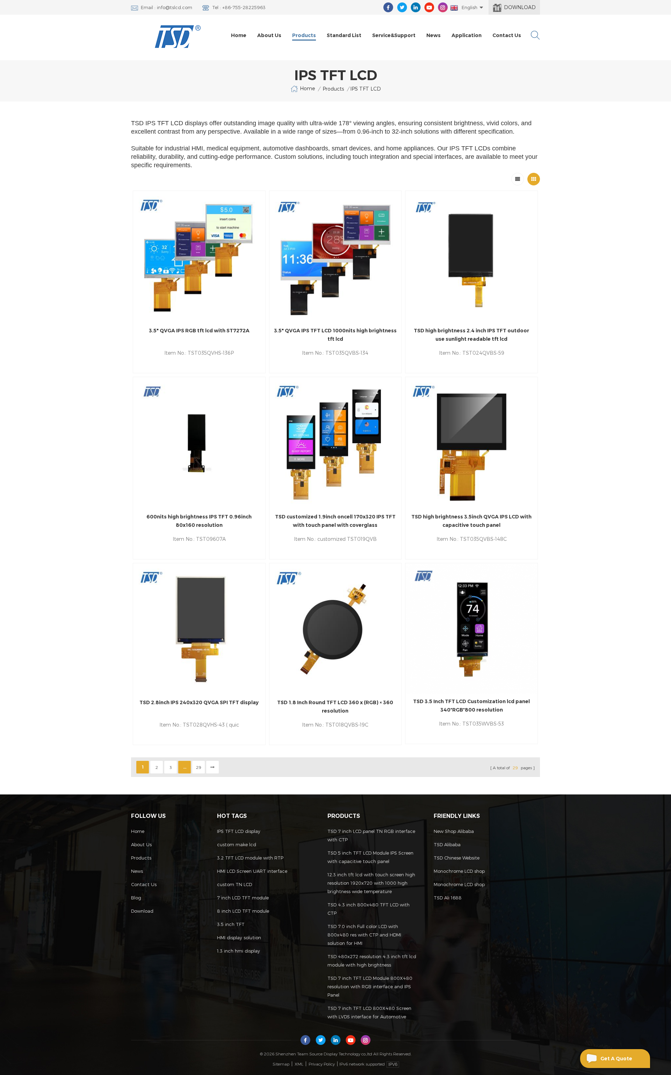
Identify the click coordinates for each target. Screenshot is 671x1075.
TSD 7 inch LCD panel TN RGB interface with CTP (371, 835)
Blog (136, 897)
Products (304, 35)
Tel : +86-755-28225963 (239, 7)
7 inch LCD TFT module (243, 897)
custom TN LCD (234, 884)
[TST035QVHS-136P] (199, 257)
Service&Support (394, 35)
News (433, 35)
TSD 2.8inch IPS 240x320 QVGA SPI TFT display (199, 702)
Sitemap (281, 1063)
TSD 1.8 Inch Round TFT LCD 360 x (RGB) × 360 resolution (335, 706)
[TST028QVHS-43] (199, 629)
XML (299, 1063)
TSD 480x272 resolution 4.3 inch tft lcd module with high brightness (371, 961)
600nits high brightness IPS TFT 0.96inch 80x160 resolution (199, 521)
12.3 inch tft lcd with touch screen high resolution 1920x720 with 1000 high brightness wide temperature (371, 883)
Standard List (344, 35)
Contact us (506, 35)
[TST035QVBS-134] (335, 257)
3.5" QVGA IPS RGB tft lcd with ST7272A (199, 330)
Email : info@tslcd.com (166, 7)
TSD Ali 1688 (448, 897)
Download (520, 7)
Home (238, 35)
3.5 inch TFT (231, 924)
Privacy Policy (322, 1063)
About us (269, 35)
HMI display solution (239, 937)
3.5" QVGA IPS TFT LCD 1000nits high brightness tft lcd (335, 334)
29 (198, 767)
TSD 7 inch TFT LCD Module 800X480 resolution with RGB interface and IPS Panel (369, 986)
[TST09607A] (199, 443)
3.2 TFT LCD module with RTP (250, 858)
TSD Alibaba (447, 844)
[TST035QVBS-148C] (471, 443)
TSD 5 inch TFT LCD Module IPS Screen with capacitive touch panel (370, 857)
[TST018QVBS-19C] (335, 629)
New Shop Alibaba (454, 831)
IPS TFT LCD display (238, 831)
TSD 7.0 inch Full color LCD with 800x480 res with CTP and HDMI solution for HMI (364, 935)
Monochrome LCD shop (459, 871)
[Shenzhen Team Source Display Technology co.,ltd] (178, 36)
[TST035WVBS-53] (471, 629)
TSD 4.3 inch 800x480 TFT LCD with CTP (368, 909)
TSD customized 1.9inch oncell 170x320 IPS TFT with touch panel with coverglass (335, 521)
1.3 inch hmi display (238, 951)
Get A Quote (616, 1058)
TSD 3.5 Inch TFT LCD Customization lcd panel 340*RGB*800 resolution (471, 705)
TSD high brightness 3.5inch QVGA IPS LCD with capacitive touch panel (471, 521)
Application (467, 35)
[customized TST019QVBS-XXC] (335, 443)
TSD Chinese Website (456, 858)
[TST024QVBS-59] (471, 257)
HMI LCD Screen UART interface (252, 871)
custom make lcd (236, 844)
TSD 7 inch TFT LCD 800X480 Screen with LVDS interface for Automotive (369, 1012)
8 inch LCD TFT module (243, 911)
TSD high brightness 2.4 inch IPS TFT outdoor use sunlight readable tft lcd (471, 334)
